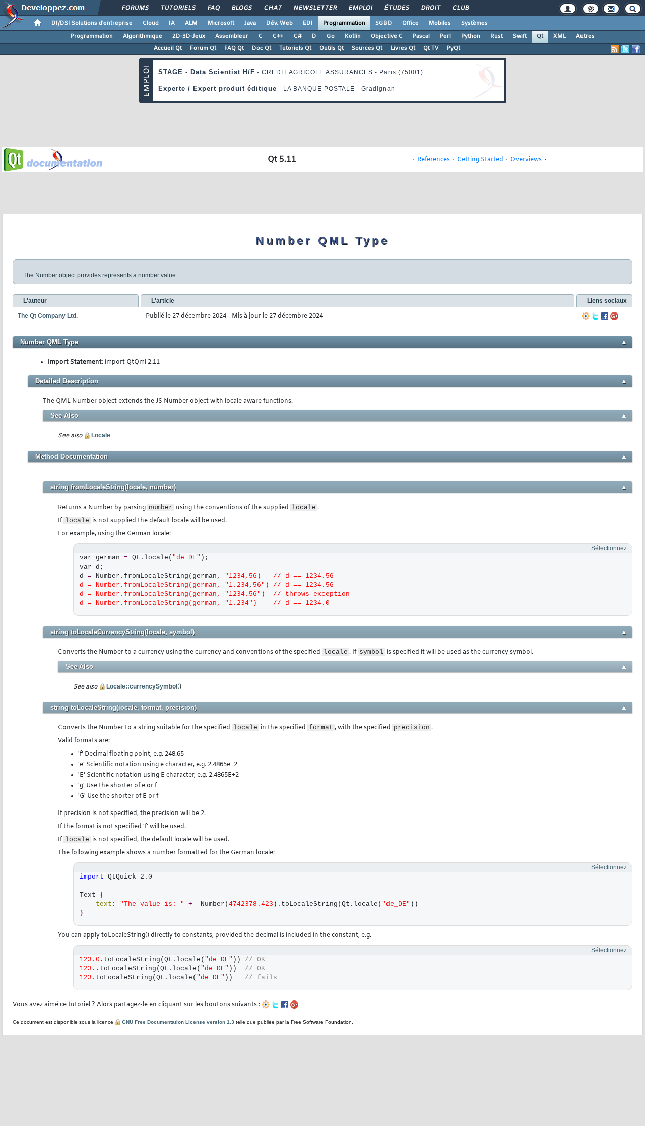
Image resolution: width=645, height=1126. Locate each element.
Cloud (151, 23)
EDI (308, 23)
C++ (278, 36)
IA (172, 23)
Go (331, 36)
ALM (191, 23)
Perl (445, 36)
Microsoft (221, 23)
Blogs (241, 8)
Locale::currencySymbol (141, 686)
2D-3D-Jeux (188, 36)
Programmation (344, 23)
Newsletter (314, 8)
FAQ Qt (234, 48)
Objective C (387, 36)
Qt (540, 36)
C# (298, 36)
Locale (100, 435)
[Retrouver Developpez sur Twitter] (625, 49)
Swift (520, 36)
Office (410, 23)
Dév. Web (279, 23)
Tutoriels (177, 8)
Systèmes (474, 23)
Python (470, 36)
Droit (430, 8)
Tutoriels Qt (295, 48)
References (433, 160)
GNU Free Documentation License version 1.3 (178, 1022)
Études (396, 8)
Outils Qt (331, 48)
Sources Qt (367, 48)
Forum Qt (203, 48)
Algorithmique (142, 36)
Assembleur (231, 36)
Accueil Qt (168, 48)
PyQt (453, 48)
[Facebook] (605, 316)
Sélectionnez (609, 548)
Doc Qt (261, 48)
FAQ (213, 8)
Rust (496, 36)
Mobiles (440, 23)
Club (460, 8)
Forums (134, 8)
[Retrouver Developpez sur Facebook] (636, 49)
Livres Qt (403, 48)
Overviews (526, 160)
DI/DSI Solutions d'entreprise (92, 23)
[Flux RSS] (615, 49)
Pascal (421, 36)
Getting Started (480, 160)
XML (559, 36)
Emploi (360, 8)
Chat (272, 8)
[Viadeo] (586, 316)
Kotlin (353, 36)
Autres (585, 36)
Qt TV (431, 48)
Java (250, 23)
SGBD (383, 23)
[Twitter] (595, 316)
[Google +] (614, 316)
